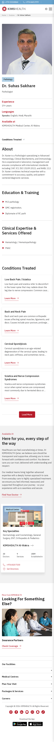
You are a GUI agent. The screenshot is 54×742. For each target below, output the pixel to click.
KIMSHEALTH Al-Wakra (16, 545)
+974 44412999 (32, 2)
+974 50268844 (11, 2)
